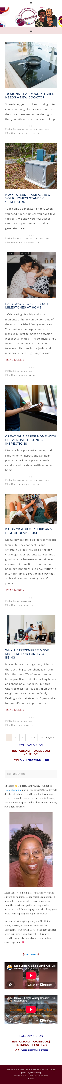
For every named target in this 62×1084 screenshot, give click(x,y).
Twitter (40, 1044)
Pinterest (23, 1044)
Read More (14, 360)
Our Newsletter (34, 1050)
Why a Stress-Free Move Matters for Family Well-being (28, 654)
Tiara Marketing (13, 790)
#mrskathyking (27, 375)
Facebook (41, 750)
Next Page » (47, 737)
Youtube (30, 754)
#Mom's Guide (26, 606)
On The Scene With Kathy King (40, 1070)
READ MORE (31, 954)
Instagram (21, 750)
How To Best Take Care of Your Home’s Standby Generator (29, 198)
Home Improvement (29, 134)
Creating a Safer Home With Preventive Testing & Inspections (30, 440)
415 (33, 737)
